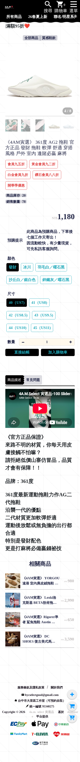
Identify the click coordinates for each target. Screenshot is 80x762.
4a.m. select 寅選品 (41, 712)
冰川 (27, 267)
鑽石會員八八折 (47, 175)
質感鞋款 (49, 38)
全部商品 (31, 38)
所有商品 (14, 16)
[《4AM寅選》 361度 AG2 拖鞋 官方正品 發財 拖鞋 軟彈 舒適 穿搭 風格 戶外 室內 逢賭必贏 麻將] (40, 81)
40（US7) (17, 302)
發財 (12, 267)
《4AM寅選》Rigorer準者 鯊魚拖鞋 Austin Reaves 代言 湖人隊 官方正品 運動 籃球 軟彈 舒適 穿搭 (41, 620)
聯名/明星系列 (66, 16)
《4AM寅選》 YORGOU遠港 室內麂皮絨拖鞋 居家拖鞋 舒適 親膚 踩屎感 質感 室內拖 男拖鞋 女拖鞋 (41, 581)
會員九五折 (16, 164)
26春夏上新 (37, 16)
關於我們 (57, 687)
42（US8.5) (18, 315)
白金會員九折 (18, 175)
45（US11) (42, 328)
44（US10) (17, 328)
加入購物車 (57, 352)
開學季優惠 (16, 185)
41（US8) (39, 302)
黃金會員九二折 (43, 164)
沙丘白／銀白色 (22, 280)
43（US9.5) (43, 315)
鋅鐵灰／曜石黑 (55, 280)
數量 (11, 342)
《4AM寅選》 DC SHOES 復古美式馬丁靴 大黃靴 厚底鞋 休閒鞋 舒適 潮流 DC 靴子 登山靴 (39, 639)
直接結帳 (22, 352)
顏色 (11, 258)
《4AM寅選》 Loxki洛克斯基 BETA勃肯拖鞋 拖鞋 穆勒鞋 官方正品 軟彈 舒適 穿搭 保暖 (39, 600)
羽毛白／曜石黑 (51, 267)
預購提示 (15, 240)
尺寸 (11, 294)
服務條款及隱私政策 (30, 687)
